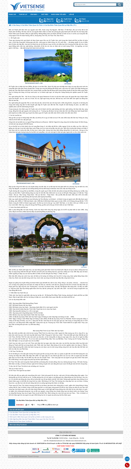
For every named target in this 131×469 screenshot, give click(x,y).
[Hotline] (127, 465)
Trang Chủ (32, 6)
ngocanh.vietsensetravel (45, 21)
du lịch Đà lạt (43, 44)
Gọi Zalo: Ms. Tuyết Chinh (58, 20)
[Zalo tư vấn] (127, 459)
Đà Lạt (77, 40)
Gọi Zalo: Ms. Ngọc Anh (41, 20)
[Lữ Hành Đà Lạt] (10, 25)
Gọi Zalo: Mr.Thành (77, 20)
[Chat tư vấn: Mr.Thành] (80, 21)
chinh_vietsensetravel (62, 21)
